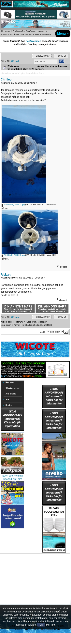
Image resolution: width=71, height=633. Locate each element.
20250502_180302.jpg (14, 204)
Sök (7, 399)
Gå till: (43, 332)
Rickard (6, 274)
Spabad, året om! (12, 479)
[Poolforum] (7, 6)
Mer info (50, 624)
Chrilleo (6, 79)
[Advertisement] (54, 564)
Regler (9, 405)
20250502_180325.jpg (14, 255)
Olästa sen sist (13, 388)
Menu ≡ (63, 33)
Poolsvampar (33, 41)
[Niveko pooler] (54, 456)
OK (41, 625)
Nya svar (10, 382)
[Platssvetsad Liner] (35, 357)
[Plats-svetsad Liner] (12, 456)
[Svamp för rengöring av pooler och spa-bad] (54, 528)
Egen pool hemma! (12, 475)
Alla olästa (11, 394)
